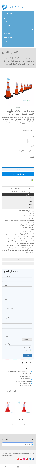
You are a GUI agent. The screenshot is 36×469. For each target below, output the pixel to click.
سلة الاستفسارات (18, 174)
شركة (31, 207)
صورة (31, 204)
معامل (31, 201)
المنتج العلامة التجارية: (26, 192)
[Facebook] (33, 459)
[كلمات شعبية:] (32, 444)
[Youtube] (27, 459)
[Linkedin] (30, 459)
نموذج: (30, 188)
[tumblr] (18, 459)
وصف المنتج (29, 194)
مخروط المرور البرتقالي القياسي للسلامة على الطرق (24, 419)
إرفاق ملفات (27, 339)
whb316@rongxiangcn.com (22, 381)
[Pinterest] (21, 459)
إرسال (27, 355)
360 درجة (30, 198)
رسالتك (18, 169)
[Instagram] (24, 459)
